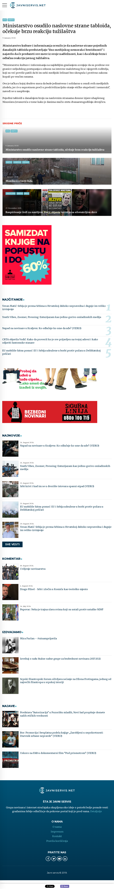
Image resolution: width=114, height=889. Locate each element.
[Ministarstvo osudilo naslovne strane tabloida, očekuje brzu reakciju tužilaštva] (57, 140)
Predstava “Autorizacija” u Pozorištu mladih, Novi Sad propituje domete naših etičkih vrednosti (62, 714)
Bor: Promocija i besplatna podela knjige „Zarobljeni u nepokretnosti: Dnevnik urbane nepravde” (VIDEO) (61, 734)
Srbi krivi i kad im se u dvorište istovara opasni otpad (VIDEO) (57, 486)
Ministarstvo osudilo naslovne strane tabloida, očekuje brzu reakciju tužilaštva (54, 149)
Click (64, 886)
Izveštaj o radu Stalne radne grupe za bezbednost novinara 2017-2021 (60, 658)
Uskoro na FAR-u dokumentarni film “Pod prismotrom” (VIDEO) (58, 753)
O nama (57, 826)
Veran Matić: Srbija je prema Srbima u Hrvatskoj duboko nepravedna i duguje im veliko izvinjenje (54, 307)
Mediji (26, 193)
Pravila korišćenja (57, 840)
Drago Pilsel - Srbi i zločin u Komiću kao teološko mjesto (54, 589)
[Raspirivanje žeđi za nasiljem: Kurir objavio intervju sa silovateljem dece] (57, 202)
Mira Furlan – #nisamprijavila (38, 638)
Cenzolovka (10, 193)
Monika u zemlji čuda (19, 180)
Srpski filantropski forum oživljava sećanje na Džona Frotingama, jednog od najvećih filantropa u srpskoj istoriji (65, 681)
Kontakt (57, 836)
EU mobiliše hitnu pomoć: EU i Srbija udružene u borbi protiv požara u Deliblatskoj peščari (51, 352)
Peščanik (26, 162)
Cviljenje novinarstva (32, 568)
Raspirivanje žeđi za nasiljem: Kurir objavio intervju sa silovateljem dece (51, 212)
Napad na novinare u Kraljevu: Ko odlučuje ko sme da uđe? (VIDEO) (41, 328)
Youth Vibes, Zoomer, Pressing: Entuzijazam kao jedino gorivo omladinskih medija (51, 317)
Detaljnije (96, 811)
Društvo (11, 20)
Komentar (17, 162)
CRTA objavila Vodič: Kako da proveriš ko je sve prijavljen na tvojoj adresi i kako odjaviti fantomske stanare (50, 341)
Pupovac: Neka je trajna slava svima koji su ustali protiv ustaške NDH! (61, 609)
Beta (4, 20)
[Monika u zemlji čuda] (57, 171)
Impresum (57, 831)
